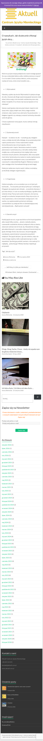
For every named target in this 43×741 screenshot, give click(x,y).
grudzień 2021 (7, 625)
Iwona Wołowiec (10, 257)
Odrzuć (36, 5)
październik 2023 (8, 547)
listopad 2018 (6, 642)
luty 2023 (5, 575)
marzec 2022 (6, 614)
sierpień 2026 (6, 445)
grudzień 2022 (7, 582)
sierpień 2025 (6, 473)
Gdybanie (5, 312)
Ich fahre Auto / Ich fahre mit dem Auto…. (18, 388)
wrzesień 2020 (7, 635)
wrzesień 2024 (7, 508)
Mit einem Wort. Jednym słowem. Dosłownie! (21, 272)
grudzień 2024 (7, 498)
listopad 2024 (6, 501)
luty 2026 (5, 455)
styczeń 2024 (6, 536)
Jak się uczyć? (10, 251)
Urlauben (9, 703)
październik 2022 (8, 589)
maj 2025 (5, 480)
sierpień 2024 (6, 512)
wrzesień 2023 (7, 550)
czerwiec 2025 (7, 476)
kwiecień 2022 (7, 610)
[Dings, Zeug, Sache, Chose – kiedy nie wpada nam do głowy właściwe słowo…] (15, 320)
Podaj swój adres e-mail (10, 421)
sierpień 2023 (6, 554)
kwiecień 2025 (7, 484)
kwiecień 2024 (7, 526)
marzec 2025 (6, 487)
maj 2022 (5, 607)
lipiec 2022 (5, 600)
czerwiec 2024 (7, 519)
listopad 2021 (6, 628)
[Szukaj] (37, 397)
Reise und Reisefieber (13, 694)
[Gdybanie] (15, 283)
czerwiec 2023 (7, 561)
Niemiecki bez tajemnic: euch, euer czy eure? (18, 686)
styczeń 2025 (6, 494)
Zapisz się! (21, 430)
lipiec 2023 (5, 558)
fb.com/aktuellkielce (8, 722)
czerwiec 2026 (7, 452)
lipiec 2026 (5, 448)
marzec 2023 (6, 572)
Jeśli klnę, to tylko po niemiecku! (16, 267)
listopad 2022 (6, 586)
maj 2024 (5, 522)
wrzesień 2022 (7, 593)
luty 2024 (5, 533)
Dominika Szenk (7, 354)
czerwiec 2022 (7, 603)
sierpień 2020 (6, 639)
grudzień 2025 (7, 462)
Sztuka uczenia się (10, 260)
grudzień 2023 (7, 540)
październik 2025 (8, 469)
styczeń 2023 (6, 579)
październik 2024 (8, 505)
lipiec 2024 (5, 515)
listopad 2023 (6, 543)
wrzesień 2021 (7, 632)
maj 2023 (5, 565)
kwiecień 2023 (7, 568)
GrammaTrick (6, 725)
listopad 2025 (6, 466)
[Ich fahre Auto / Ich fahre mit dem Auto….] (15, 359)
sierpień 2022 (6, 596)
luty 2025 (5, 491)
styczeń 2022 (6, 621)
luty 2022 (5, 617)
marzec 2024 (6, 529)
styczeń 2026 (6, 459)
